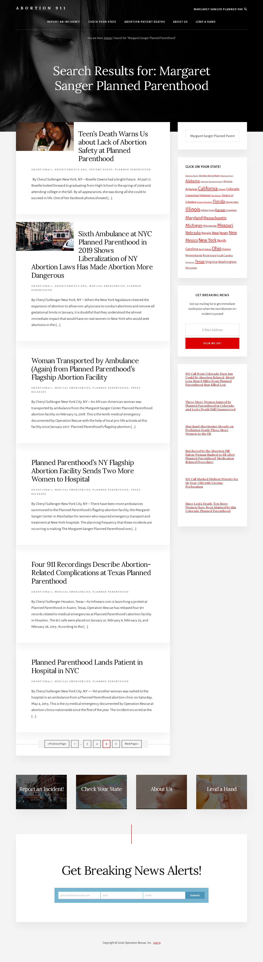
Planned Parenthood (133, 169)
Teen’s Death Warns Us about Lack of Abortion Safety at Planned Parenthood (113, 146)
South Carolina (225, 255)
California (208, 188)
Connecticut (192, 195)
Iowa (211, 210)
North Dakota (205, 249)
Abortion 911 (41, 8)
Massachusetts (214, 218)
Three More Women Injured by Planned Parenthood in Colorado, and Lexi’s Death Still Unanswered (210, 405)
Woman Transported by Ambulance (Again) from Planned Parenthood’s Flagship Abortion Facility (85, 369)
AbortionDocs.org (71, 169)
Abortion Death (191, 176)
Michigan (194, 225)
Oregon (226, 249)
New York (208, 240)
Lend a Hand (221, 789)
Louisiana (231, 210)
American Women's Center (211, 181)
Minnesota (210, 225)
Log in (157, 942)
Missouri (225, 225)
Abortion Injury (226, 176)
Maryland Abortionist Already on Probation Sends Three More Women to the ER (209, 430)
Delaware (205, 195)
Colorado (232, 189)
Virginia (211, 262)
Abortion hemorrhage (209, 176)
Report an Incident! (41, 789)
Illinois (192, 209)
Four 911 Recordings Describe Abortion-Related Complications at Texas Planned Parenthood (91, 572)
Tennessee (189, 262)
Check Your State (101, 789)
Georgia (229, 202)
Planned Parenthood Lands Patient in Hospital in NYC (87, 666)
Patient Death (101, 169)
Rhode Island (209, 255)
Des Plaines (216, 196)
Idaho (236, 202)
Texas (200, 261)
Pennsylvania (193, 255)
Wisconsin (191, 268)
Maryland (194, 217)
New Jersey (220, 233)
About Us (161, 789)
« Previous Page (57, 745)
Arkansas (191, 189)
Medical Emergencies (107, 286)
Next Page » (131, 745)
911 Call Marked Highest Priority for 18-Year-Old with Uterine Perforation (211, 482)
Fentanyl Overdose (204, 202)
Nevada (206, 232)
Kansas (220, 210)
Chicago (222, 189)
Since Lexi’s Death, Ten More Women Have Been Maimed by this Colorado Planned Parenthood (210, 507)
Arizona (227, 181)
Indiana (205, 210)
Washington (227, 262)
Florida (219, 201)
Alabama (192, 181)
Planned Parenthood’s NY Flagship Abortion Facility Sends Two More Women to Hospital (82, 470)
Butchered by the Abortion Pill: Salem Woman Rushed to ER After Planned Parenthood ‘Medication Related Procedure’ (210, 456)
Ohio (216, 248)
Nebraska (193, 233)
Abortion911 (42, 169)
